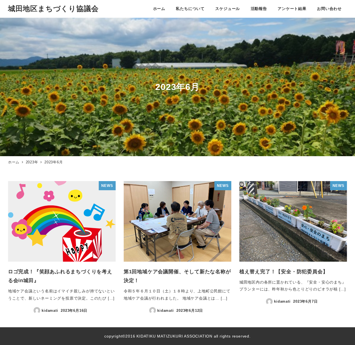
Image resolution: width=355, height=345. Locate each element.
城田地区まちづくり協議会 (53, 8)
